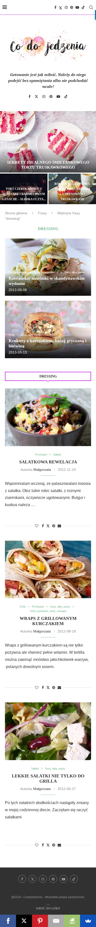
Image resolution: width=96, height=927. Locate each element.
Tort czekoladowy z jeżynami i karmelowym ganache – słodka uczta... (24, 194)
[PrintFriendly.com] (72, 921)
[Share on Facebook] (43, 526)
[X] (24, 921)
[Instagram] (66, 7)
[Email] (56, 921)
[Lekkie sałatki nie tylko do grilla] (48, 731)
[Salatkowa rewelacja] (48, 417)
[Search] (91, 7)
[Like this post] (36, 526)
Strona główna (16, 213)
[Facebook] (55, 7)
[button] (6, 157)
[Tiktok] (83, 7)
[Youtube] (77, 7)
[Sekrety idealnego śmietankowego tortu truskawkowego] (48, 142)
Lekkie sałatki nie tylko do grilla (48, 778)
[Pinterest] (71, 7)
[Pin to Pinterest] (53, 526)
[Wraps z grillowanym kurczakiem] (48, 569)
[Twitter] (60, 7)
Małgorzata (42, 470)
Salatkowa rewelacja (48, 461)
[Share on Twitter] (48, 526)
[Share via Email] (59, 526)
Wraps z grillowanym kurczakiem (48, 621)
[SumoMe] (88, 921)
